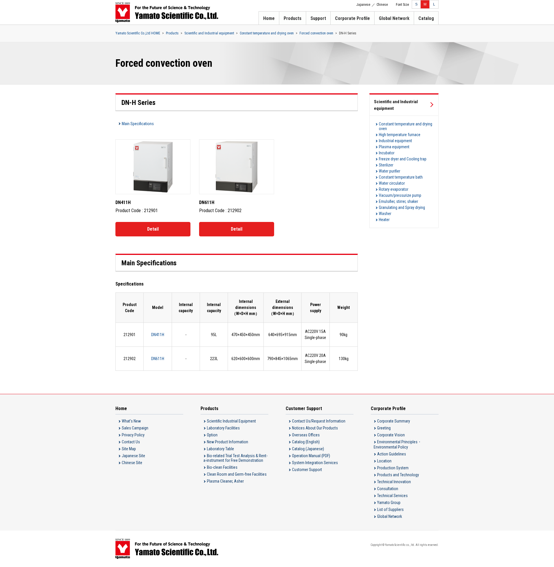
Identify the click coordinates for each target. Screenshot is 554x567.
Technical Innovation (394, 481)
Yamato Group (388, 502)
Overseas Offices (306, 435)
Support (318, 18)
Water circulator (392, 183)
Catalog (426, 18)
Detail (153, 229)
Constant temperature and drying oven (267, 33)
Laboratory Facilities (223, 428)
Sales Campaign (135, 428)
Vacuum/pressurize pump (400, 195)
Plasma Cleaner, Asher (225, 481)
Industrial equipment (395, 140)
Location (384, 461)
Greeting (384, 428)
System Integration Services (315, 462)
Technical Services (392, 495)
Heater (384, 219)
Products (293, 18)
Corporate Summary (393, 421)
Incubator (386, 153)
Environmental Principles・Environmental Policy (398, 444)
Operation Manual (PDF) (311, 455)
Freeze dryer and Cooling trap (402, 159)
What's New (131, 421)
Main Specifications (138, 123)
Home (269, 18)
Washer (385, 213)
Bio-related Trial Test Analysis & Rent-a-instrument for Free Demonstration (235, 458)
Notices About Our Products (315, 428)
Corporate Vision (391, 435)
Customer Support (307, 469)
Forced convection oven (316, 33)
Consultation (387, 488)
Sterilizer (386, 165)
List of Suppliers (390, 509)
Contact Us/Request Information (318, 421)
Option (212, 435)
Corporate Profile (352, 18)
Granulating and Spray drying (402, 207)
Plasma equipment (394, 146)
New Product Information (227, 442)
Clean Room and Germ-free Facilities (237, 474)
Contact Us (131, 442)
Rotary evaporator (393, 189)
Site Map (129, 448)
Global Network (394, 18)
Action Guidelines (391, 454)
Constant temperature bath (401, 177)
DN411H (157, 334)
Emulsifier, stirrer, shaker (398, 201)
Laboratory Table (220, 448)
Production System (393, 468)
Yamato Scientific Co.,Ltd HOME (137, 33)
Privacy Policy (133, 435)
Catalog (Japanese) (308, 448)
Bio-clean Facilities (222, 467)
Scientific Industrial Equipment (231, 421)
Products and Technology (398, 474)
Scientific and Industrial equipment (209, 33)
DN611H (157, 358)
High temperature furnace (399, 134)
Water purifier (389, 171)
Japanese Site (133, 455)
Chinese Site (132, 462)
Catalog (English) (306, 442)
